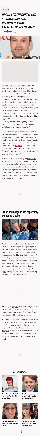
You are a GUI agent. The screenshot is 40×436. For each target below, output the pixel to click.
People (7, 93)
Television (6, 10)
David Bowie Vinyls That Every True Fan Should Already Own (10, 396)
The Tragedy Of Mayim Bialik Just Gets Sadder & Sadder (10, 423)
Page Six (15, 306)
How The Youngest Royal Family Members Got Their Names (29, 396)
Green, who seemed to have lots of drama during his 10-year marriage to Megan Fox (19, 161)
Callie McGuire (8, 31)
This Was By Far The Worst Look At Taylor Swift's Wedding (29, 423)
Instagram (18, 145)
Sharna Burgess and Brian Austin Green (16, 85)
